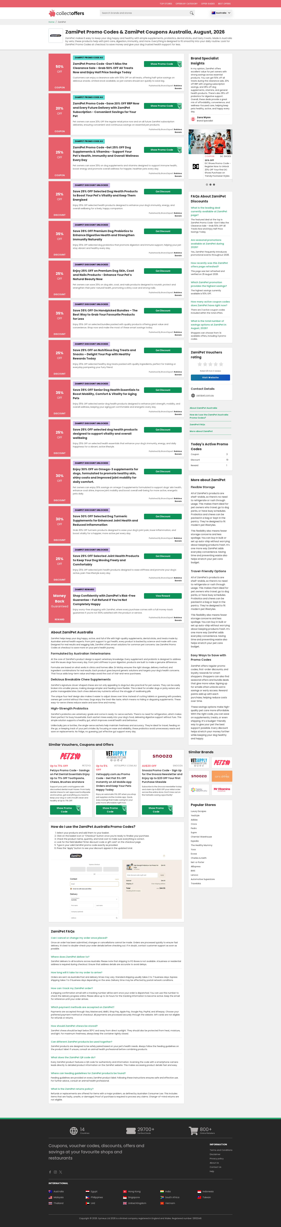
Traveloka (196, 883)
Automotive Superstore (203, 879)
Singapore (134, 1197)
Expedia (195, 841)
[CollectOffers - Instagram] (55, 1172)
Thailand (58, 1203)
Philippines (97, 1197)
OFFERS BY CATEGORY (187, 3)
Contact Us (215, 1167)
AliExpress (196, 866)
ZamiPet (62, 22)
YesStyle (195, 815)
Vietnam (170, 1203)
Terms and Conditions (221, 1150)
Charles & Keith (199, 858)
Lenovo (194, 875)
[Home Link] (66, 13)
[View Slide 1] (207, 184)
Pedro (194, 828)
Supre (194, 832)
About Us (214, 1162)
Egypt (94, 1191)
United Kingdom (137, 1203)
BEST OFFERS (224, 3)
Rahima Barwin (178, 87)
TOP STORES (166, 3)
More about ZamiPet (201, 431)
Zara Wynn (204, 117)
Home (51, 22)
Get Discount (163, 191)
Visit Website (210, 377)
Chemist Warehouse (201, 836)
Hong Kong (134, 1191)
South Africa (172, 1197)
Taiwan (207, 1197)
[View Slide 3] (214, 184)
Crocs (194, 824)
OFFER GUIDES (208, 3)
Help (212, 1171)
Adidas (194, 819)
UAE (93, 1203)
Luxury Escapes (198, 811)
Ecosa (194, 853)
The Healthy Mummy (201, 845)
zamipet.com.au (205, 395)
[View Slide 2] (210, 184)
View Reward (163, 596)
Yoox (193, 849)
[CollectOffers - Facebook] (50, 1172)
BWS (193, 870)
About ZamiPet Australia (203, 408)
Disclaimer (215, 1154)
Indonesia (208, 1191)
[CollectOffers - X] (60, 1172)
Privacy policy (217, 1158)
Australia (221, 12)
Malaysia (59, 1197)
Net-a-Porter (197, 862)
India (168, 1191)
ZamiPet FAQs (197, 424)
